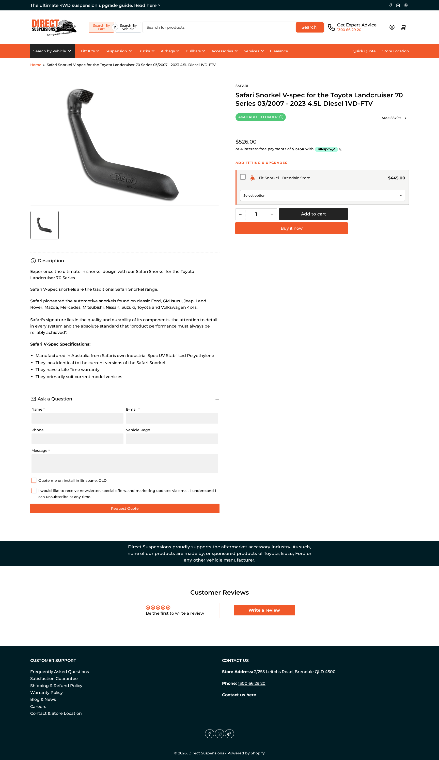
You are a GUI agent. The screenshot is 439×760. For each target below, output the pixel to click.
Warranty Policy (46, 692)
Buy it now (292, 228)
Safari (242, 86)
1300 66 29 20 (349, 29)
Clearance (279, 51)
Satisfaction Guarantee (54, 678)
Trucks (144, 51)
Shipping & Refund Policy (56, 685)
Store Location (395, 51)
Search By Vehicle (128, 27)
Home (35, 65)
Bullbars (193, 51)
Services (251, 51)
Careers (38, 706)
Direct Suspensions (206, 753)
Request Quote (125, 508)
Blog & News (43, 699)
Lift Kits (88, 51)
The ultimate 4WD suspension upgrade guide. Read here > (95, 5)
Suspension (116, 51)
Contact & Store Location (56, 713)
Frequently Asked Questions (59, 671)
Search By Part (101, 27)
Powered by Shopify (246, 753)
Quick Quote (364, 51)
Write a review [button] (264, 610)
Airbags (168, 51)
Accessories (222, 51)
